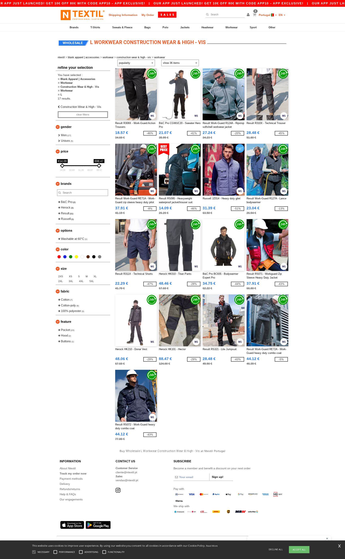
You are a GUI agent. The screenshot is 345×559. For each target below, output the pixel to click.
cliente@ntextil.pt (126, 472)
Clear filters (82, 114)
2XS (60, 276)
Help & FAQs (68, 494)
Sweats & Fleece (122, 27)
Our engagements (71, 499)
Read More (212, 545)
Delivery (65, 483)
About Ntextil (68, 468)
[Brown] (88, 257)
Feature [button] (66, 321)
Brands (74, 27)
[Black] (94, 257)
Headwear (207, 27)
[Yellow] (76, 257)
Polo (165, 27)
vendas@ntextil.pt (127, 480)
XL (95, 276)
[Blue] (65, 257)
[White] (82, 257)
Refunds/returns (70, 489)
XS (70, 276)
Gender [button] (66, 127)
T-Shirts (95, 27)
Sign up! (217, 476)
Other (272, 27)
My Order (148, 15)
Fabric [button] (65, 291)
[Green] (70, 257)
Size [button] (64, 268)
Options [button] (66, 230)
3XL (71, 281)
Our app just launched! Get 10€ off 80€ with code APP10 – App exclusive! (228, 3)
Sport (253, 27)
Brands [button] (66, 183)
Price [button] (64, 151)
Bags (147, 27)
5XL (91, 281)
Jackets (184, 27)
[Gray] (99, 257)
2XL (60, 281)
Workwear (231, 27)
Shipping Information (123, 15)
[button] (249, 15)
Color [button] (64, 249)
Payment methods (71, 478)
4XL (81, 281)
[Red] (59, 257)
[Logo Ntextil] (83, 15)
